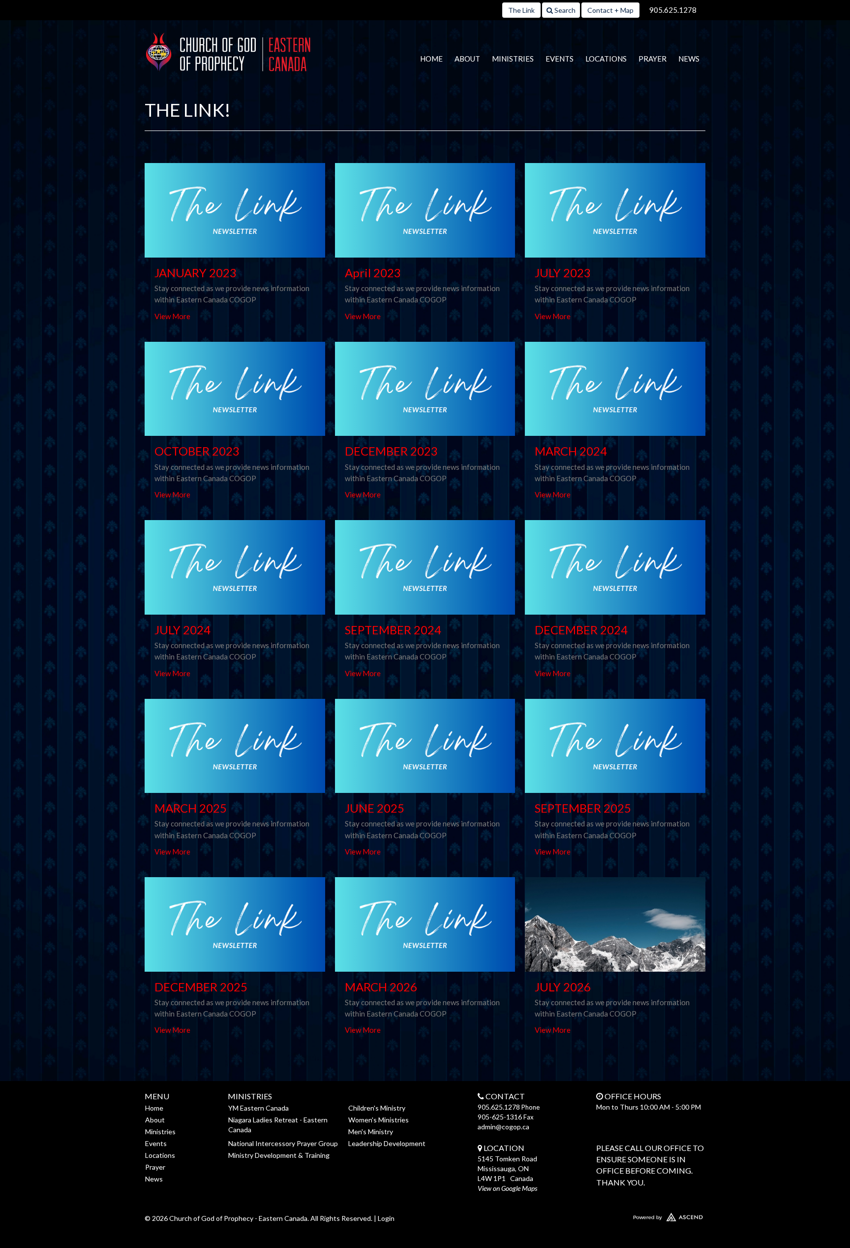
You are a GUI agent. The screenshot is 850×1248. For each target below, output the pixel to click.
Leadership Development (386, 1143)
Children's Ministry (376, 1108)
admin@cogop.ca (503, 1126)
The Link (521, 10)
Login (386, 1218)
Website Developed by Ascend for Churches (639, 1215)
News (688, 58)
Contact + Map (610, 10)
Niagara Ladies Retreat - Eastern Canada (278, 1125)
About (467, 58)
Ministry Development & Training (279, 1155)
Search (564, 10)
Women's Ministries (378, 1120)
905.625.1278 (673, 9)
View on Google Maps (507, 1188)
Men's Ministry (370, 1131)
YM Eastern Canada (258, 1108)
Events (560, 58)
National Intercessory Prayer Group (283, 1143)
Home (431, 58)
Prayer (652, 58)
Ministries (513, 58)
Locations (606, 58)
